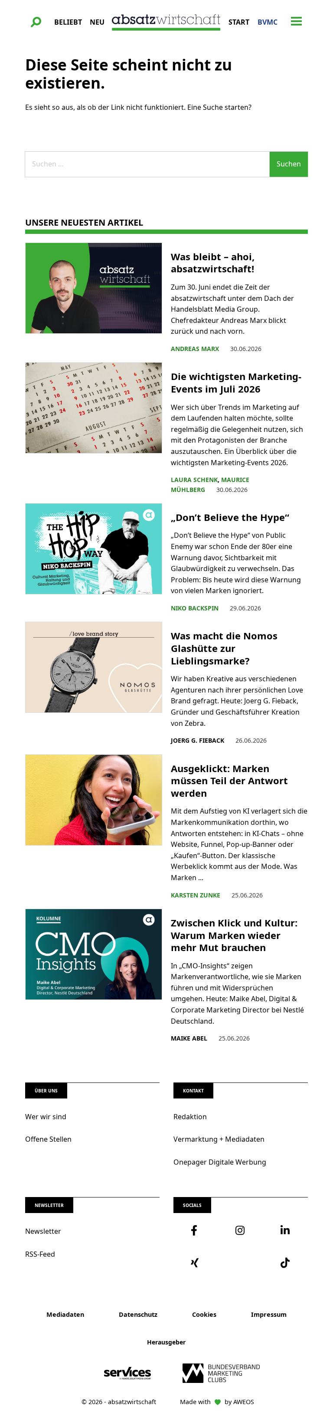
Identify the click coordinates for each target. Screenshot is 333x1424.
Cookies (204, 1314)
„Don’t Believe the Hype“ (231, 517)
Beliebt (68, 22)
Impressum (269, 1314)
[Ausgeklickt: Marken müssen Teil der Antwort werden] (93, 827)
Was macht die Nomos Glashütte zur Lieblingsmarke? (224, 648)
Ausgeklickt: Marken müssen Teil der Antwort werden (229, 780)
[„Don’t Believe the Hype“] (93, 558)
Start (239, 22)
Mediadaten (65, 1314)
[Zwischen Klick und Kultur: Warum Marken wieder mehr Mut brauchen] (93, 976)
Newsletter (43, 1231)
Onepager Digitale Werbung (219, 1162)
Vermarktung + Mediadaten (218, 1139)
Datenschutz (138, 1314)
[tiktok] (285, 1263)
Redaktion (190, 1116)
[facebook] (195, 1230)
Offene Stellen (48, 1139)
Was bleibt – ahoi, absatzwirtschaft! (214, 262)
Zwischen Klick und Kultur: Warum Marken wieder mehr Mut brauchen (234, 935)
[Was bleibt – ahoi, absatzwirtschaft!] (93, 298)
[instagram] (240, 1230)
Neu (97, 22)
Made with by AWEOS (217, 1402)
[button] (36, 22)
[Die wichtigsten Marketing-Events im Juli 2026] (93, 428)
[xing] (195, 1263)
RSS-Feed (40, 1254)
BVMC (268, 22)
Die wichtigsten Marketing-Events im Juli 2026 (236, 382)
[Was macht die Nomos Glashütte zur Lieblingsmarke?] (93, 683)
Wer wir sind (45, 1116)
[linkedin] (285, 1230)
